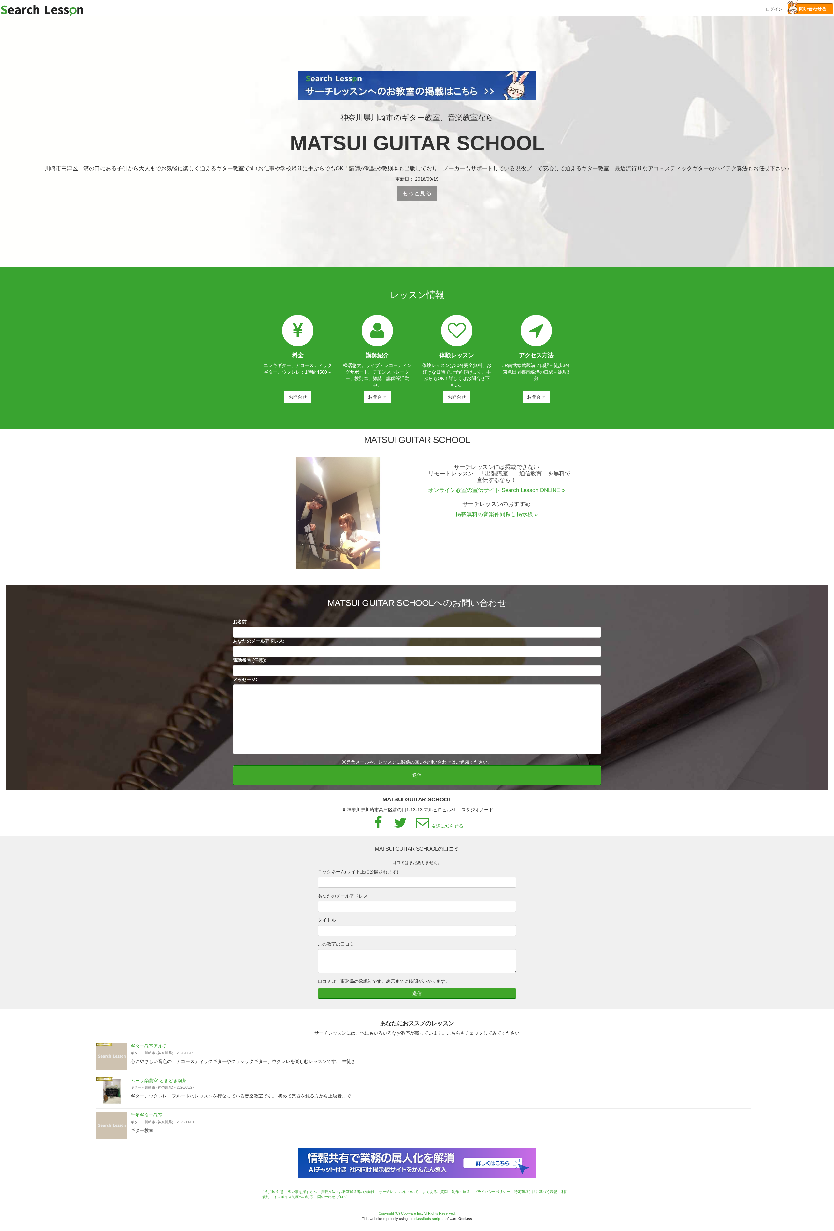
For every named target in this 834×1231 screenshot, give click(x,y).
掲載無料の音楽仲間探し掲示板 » (496, 514)
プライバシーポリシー (492, 1192)
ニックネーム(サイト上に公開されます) (358, 871)
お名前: (240, 621)
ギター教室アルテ (149, 1046)
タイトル (327, 920)
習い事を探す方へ (302, 1192)
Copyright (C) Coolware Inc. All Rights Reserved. (417, 1213)
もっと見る (417, 193)
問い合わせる (811, 8)
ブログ (341, 1197)
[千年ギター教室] (111, 1125)
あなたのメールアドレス (343, 895)
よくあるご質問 (435, 1192)
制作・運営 (461, 1192)
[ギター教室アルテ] (111, 1056)
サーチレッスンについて (398, 1192)
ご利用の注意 (273, 1192)
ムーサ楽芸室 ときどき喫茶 (159, 1080)
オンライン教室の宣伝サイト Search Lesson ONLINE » (496, 490)
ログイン (774, 8)
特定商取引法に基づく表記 (535, 1192)
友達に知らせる (447, 825)
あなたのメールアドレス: (259, 641)
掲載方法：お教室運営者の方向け (348, 1192)
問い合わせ (326, 1197)
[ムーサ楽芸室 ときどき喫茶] (111, 1091)
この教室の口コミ (336, 944)
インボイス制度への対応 (293, 1197)
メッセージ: (245, 679)
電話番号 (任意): (249, 660)
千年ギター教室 (147, 1115)
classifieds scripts (428, 1219)
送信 (417, 775)
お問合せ (298, 397)
